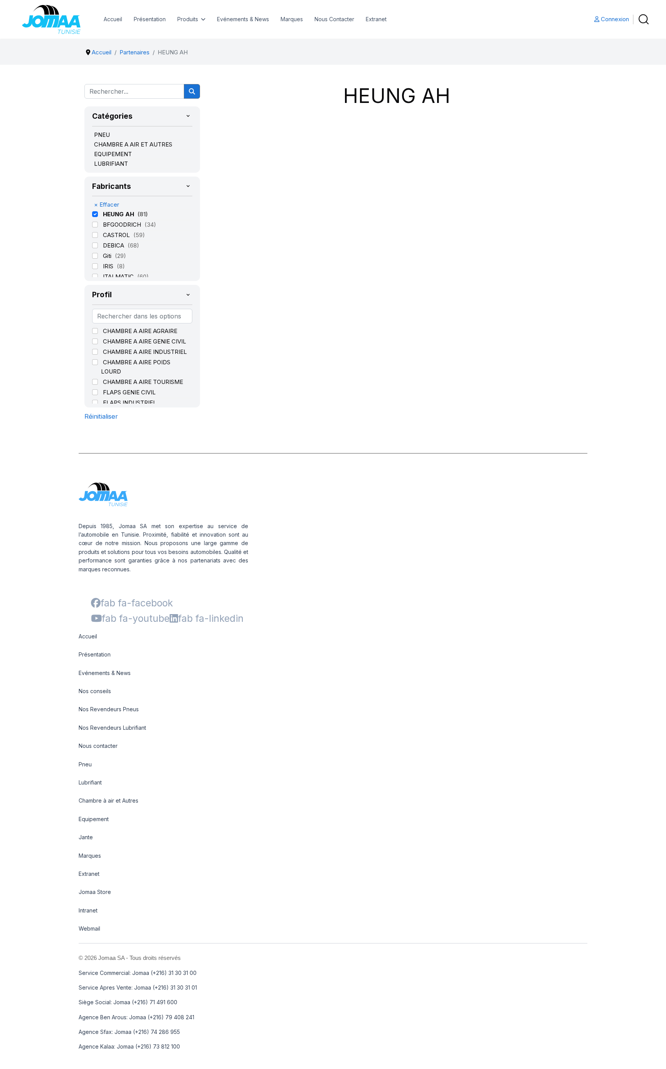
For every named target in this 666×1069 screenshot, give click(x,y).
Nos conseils (95, 691)
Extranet (376, 19)
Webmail (89, 928)
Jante (86, 837)
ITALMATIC (119, 276)
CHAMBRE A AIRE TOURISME (143, 382)
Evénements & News (243, 19)
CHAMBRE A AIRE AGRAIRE (140, 331)
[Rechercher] (192, 91)
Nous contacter (98, 745)
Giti (108, 255)
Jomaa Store (95, 892)
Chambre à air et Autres (108, 800)
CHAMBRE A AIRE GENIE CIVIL (144, 341)
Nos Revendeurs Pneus (109, 709)
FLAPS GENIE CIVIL (129, 392)
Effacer (106, 204)
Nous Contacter (334, 19)
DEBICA (114, 245)
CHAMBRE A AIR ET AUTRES (133, 144)
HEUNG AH (119, 214)
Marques (292, 19)
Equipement (94, 819)
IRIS (109, 266)
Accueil (113, 19)
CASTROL (117, 235)
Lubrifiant (90, 782)
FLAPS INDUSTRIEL (129, 402)
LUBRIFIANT (111, 163)
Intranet (88, 910)
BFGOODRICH (123, 224)
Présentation (150, 19)
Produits (187, 19)
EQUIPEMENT (113, 154)
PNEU (102, 134)
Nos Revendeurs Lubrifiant (112, 727)
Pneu (85, 764)
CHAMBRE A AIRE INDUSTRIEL (145, 351)
